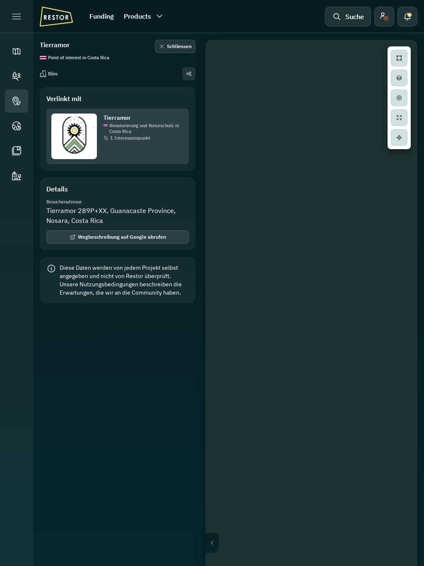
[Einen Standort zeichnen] (399, 58)
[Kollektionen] (16, 150)
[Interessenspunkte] (16, 101)
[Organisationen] (16, 175)
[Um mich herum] (399, 137)
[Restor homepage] (56, 17)
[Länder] (16, 126)
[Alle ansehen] (399, 117)
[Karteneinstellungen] (399, 97)
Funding (101, 16)
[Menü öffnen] (16, 16)
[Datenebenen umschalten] (399, 78)
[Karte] (16, 51)
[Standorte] (16, 76)
